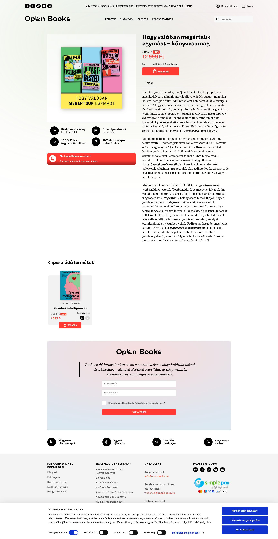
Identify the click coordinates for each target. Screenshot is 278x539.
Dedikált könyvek (57, 486)
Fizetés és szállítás (107, 482)
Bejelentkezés (229, 6)
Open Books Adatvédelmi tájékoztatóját (143, 403)
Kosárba (163, 71)
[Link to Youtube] (44, 6)
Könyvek (52, 472)
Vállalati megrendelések (110, 501)
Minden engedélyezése (245, 510)
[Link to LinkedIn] (49, 6)
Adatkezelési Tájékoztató (111, 496)
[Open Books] (47, 19)
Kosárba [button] (72, 325)
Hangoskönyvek (57, 491)
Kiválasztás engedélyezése (245, 520)
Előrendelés (103, 477)
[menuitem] (110, 19)
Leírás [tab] (149, 83)
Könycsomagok (56, 481)
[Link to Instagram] (27, 6)
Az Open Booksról (106, 487)
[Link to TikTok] (38, 6)
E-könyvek (53, 477)
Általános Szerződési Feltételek (114, 492)
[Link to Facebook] (32, 6)
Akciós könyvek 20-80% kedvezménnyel (110, 471)
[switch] (103, 532)
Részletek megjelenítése (186, 532)
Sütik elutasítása (245, 529)
